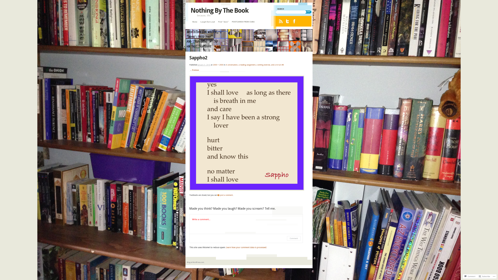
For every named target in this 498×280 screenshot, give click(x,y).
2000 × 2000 (218, 65)
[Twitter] (287, 21)
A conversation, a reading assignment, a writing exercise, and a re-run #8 (255, 65)
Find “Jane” (223, 22)
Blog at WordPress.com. (195, 262)
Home (194, 22)
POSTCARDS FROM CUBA (243, 22)
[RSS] (280, 21)
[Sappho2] (246, 190)
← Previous (194, 70)
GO (308, 12)
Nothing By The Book (219, 10)
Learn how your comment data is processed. (246, 247)
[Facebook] (294, 21)
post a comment (226, 195)
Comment (294, 238)
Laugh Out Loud (207, 22)
